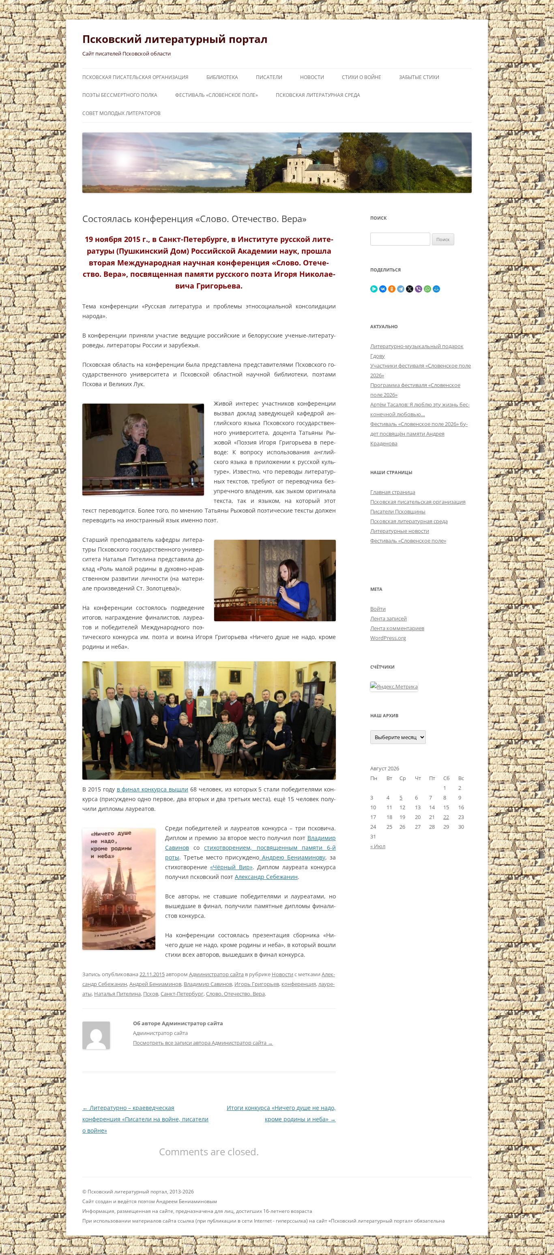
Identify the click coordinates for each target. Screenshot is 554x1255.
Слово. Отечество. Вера (235, 993)
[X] (409, 289)
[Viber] (418, 289)
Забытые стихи (419, 77)
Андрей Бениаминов (155, 984)
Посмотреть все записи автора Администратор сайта (203, 1042)
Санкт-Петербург (182, 993)
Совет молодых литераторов (121, 113)
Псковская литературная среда (318, 95)
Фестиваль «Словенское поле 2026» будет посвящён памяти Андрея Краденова (419, 433)
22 (446, 817)
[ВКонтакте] (383, 289)
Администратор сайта (216, 974)
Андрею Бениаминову (292, 857)
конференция (298, 984)
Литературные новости (399, 530)
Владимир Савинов (208, 984)
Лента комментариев (397, 628)
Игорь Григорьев (256, 984)
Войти (378, 608)
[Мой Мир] (436, 289)
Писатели (269, 77)
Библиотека (222, 77)
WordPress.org (388, 637)
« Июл (377, 846)
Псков (150, 993)
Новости (312, 77)
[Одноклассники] (391, 289)
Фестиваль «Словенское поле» (216, 95)
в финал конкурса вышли (153, 789)
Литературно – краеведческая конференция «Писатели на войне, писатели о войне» (145, 1119)
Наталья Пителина (117, 993)
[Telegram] (400, 289)
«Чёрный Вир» (231, 867)
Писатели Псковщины (397, 511)
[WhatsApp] (427, 289)
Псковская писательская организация (135, 77)
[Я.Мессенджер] (374, 289)
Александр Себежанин (266, 877)
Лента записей (388, 618)
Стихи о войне (361, 77)
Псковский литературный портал (175, 39)
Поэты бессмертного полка (119, 95)
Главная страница (392, 492)
